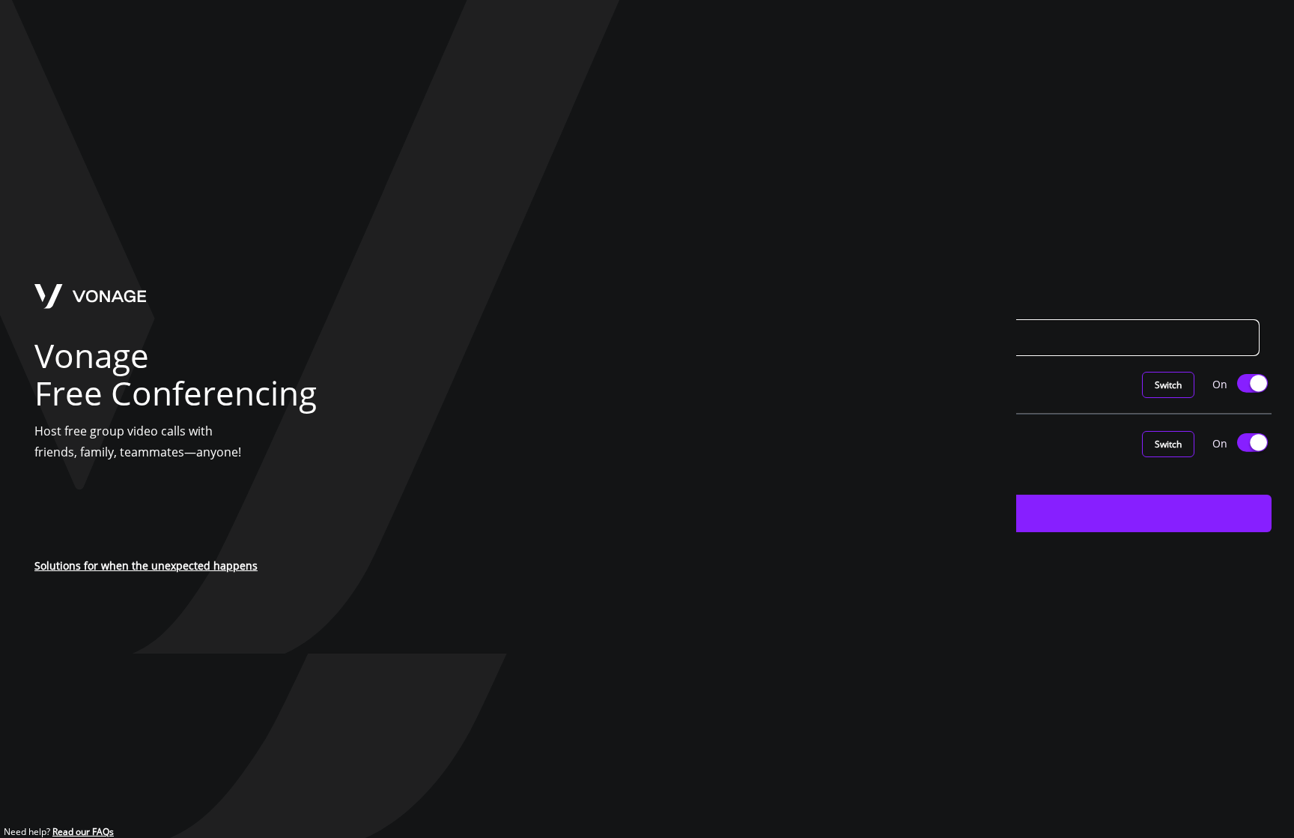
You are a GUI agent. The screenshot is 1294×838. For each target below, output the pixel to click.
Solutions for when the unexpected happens (146, 565)
